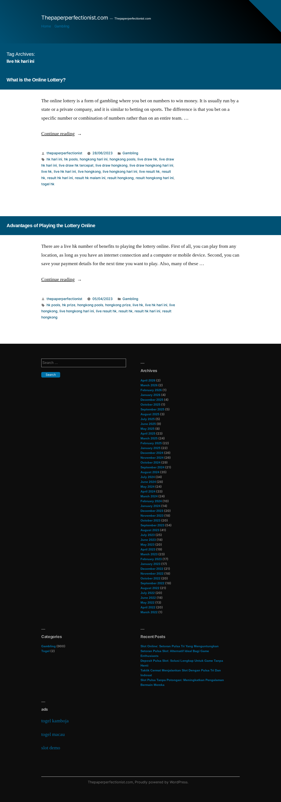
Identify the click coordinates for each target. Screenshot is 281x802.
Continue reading (61, 134)
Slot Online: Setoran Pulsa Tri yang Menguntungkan (179, 646)
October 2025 (150, 404)
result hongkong (120, 178)
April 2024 (147, 491)
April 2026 (147, 380)
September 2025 (152, 409)
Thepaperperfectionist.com (74, 17)
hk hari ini (54, 159)
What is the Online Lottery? (36, 80)
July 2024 (147, 477)
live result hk (149, 171)
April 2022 (147, 607)
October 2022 (150, 578)
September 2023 (152, 525)
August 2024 (149, 472)
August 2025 (149, 414)
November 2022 (152, 573)
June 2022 (148, 597)
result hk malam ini (90, 178)
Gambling (61, 26)
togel (45, 651)
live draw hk (147, 159)
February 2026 (151, 390)
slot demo (50, 748)
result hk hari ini (60, 178)
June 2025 (148, 424)
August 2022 (149, 588)
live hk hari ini (65, 171)
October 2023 (150, 520)
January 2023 (150, 564)
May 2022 (147, 602)
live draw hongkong (111, 165)
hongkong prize (118, 305)
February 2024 (151, 501)
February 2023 (151, 559)
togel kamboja (55, 721)
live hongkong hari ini (120, 171)
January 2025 (150, 448)
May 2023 (147, 544)
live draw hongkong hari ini (151, 165)
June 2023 (148, 539)
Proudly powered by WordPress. (161, 782)
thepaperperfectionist (64, 153)
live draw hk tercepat (76, 165)
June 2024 (148, 482)
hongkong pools (122, 159)
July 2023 (147, 535)
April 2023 (147, 549)
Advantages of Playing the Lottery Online (51, 225)
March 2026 (149, 385)
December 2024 (151, 453)
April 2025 (147, 433)
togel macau (53, 734)
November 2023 (152, 515)
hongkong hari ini (94, 159)
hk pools (71, 159)
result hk (126, 311)
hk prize (68, 305)
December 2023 (151, 510)
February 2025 (151, 443)
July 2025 (147, 419)
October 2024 (150, 462)
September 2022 (152, 583)
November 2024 (152, 457)
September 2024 (152, 467)
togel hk (47, 184)
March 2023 (149, 554)
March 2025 (149, 438)
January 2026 (150, 395)
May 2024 (147, 486)
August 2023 (149, 530)
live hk (46, 171)
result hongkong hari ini (155, 178)
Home (46, 26)
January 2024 (150, 506)
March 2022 (149, 612)
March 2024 (149, 496)
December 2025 (151, 399)
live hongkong (89, 171)
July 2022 (147, 593)
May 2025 (147, 428)
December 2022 (151, 568)
